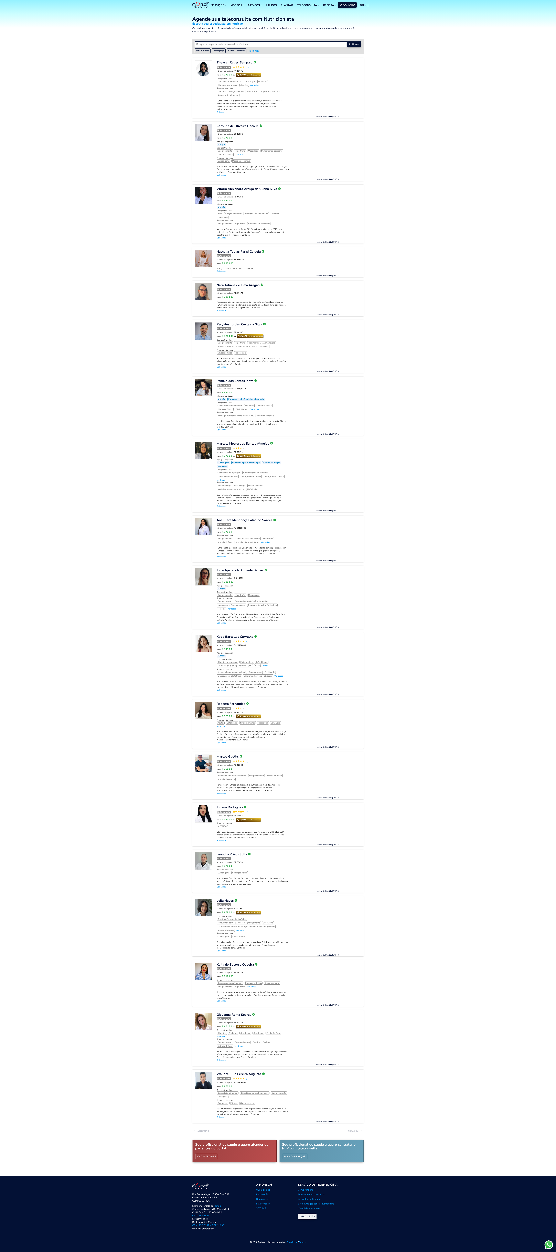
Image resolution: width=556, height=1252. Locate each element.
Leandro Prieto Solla (232, 854)
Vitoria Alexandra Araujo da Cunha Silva (247, 189)
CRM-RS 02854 (200, 1215)
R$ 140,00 (250, 336)
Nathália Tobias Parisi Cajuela (239, 251)
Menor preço (218, 51)
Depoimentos (263, 1199)
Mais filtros (253, 50)
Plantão (287, 5)
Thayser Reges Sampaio (235, 62)
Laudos (271, 5)
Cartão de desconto (236, 51)
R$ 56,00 (248, 819)
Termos (302, 1242)
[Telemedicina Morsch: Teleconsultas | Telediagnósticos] (200, 5)
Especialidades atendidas (311, 1194)
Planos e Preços (294, 1156)
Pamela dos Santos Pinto (235, 381)
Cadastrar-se (206, 1156)
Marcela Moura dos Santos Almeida (243, 443)
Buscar (356, 44)
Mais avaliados (202, 51)
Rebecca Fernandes (231, 704)
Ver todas (254, 85)
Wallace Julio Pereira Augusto (239, 1074)
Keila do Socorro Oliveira (235, 964)
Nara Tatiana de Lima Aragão (238, 285)
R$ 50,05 (248, 1026)
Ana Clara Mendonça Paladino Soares (244, 520)
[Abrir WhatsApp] (548, 1244)
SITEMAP (261, 1208)
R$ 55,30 (248, 456)
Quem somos (263, 1189)
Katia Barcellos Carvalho (235, 637)
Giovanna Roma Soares (234, 1015)
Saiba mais (221, 112)
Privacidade (292, 1242)
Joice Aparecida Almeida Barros (240, 570)
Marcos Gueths (228, 756)
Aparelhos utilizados (309, 1199)
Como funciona (305, 1189)
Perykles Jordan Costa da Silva (239, 324)
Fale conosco (263, 1203)
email (218, 1206)
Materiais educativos (309, 1208)
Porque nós (262, 1194)
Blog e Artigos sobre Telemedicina (316, 1203)
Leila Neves (225, 901)
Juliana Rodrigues (230, 807)
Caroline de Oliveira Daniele (238, 126)
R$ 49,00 (248, 74)
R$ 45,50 (248, 716)
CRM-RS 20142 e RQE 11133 (208, 1225)
